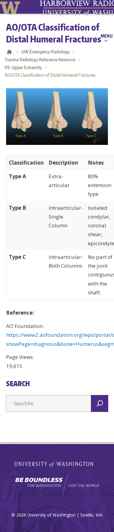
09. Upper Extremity (23, 67)
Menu (106, 35)
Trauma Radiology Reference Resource (40, 59)
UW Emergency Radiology (45, 52)
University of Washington (11, 7)
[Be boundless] (57, 483)
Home (9, 52)
